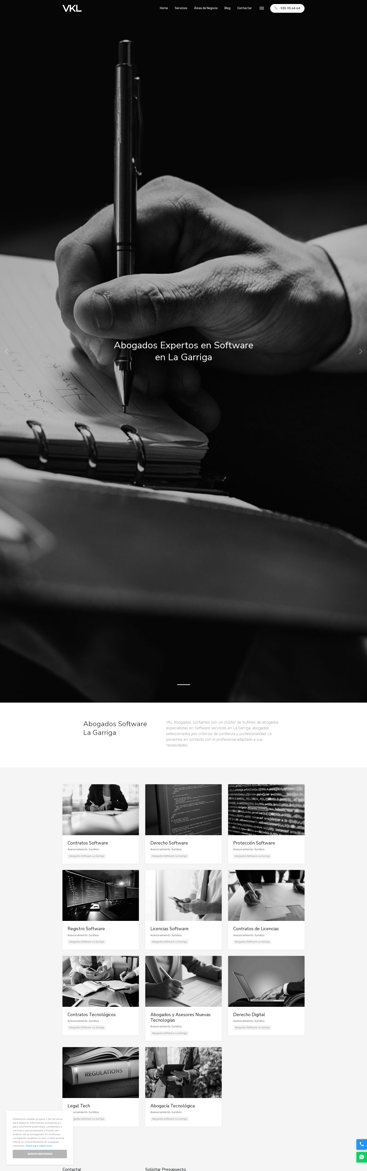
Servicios (181, 8)
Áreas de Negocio (206, 8)
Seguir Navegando (40, 1154)
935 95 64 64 (290, 8)
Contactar (244, 8)
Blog (227, 8)
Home (164, 8)
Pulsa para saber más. (39, 1145)
